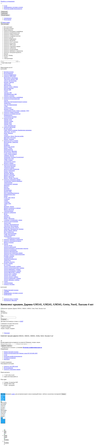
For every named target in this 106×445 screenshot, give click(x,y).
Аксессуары (7, 223)
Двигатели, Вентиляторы (11, 226)
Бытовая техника (9, 72)
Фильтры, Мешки (9, 173)
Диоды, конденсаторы (10, 80)
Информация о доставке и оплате (13, 7)
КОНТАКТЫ (8, 294)
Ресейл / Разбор (8, 263)
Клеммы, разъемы (9, 256)
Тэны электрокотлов (10, 125)
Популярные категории (7, 363)
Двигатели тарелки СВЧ (11, 79)
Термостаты (7, 103)
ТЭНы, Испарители (9, 235)
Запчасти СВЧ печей (10, 76)
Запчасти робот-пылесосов (11, 169)
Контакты (7, 359)
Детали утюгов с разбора (11, 277)
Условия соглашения (10, 358)
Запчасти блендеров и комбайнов (13, 97)
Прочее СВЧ (7, 89)
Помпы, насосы (8, 172)
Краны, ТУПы (8, 148)
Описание (7, 333)
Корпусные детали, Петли (11, 227)
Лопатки (6, 215)
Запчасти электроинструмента (12, 241)
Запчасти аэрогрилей (10, 247)
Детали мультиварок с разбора (12, 271)
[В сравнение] (3, 310)
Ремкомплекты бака (9, 194)
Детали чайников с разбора (11, 280)
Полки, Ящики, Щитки (10, 230)
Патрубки (7, 188)
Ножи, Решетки (8, 133)
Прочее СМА (8, 191)
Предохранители (8, 88)
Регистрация (7, 19)
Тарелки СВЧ (8, 92)
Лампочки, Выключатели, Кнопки (13, 229)
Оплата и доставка (9, 284)
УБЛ (5, 205)
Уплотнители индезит (13, 238)
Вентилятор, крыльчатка (11, 78)
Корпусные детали (9, 146)
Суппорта (7, 202)
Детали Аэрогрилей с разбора (12, 266)
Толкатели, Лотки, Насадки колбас (14, 136)
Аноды (6, 100)
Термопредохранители (10, 259)
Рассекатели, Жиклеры (10, 151)
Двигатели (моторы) (9, 166)
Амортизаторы (8, 182)
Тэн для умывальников (10, 104)
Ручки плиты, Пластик (10, 152)
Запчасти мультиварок (10, 250)
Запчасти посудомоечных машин (13, 253)
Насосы (6, 187)
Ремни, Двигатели (9, 218)
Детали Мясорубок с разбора (12, 272)
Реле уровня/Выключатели (11, 193)
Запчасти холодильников (11, 221)
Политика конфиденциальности (13, 8)
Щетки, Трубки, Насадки (11, 178)
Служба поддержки (6, 362)
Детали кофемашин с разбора (12, 269)
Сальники (7, 199)
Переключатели (8, 149)
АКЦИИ (6, 291)
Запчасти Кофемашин (10, 75)
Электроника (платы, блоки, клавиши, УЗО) (16, 110)
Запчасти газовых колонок (11, 112)
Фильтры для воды (9, 262)
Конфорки (7, 145)
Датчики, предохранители (11, 224)
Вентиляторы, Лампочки (11, 142)
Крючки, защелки (9, 82)
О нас (5, 5)
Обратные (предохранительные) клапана (15, 101)
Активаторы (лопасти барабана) (13, 181)
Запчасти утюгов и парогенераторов (14, 254)
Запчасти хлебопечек (10, 212)
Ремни (6, 196)
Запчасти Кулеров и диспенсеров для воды (16, 248)
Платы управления (9, 170)
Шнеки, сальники (9, 139)
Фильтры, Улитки (9, 206)
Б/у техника (7, 265)
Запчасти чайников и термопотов (13, 239)
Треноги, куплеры (9, 95)
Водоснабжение (8, 73)
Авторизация (7, 18)
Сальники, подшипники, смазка (13, 220)
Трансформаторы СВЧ (10, 94)
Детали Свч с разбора (10, 275)
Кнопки (6, 143)
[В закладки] (1, 310)
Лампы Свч (7, 83)
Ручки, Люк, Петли (9, 197)
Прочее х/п (7, 217)
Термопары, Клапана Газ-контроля (14, 157)
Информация (4, 349)
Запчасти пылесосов (9, 164)
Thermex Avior (8, 119)
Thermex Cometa (8, 121)
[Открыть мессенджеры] (3, 421)
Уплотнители (8, 107)
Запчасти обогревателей (11, 251)
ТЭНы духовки (8, 160)
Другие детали (8, 245)
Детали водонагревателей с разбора (14, 268)
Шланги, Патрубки (9, 175)
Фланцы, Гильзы (8, 109)
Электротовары (8, 283)
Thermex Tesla (8, 124)
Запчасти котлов (8, 118)
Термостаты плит (9, 158)
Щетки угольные (9, 242)
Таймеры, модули (9, 155)
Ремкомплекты (8, 115)
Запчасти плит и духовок (11, 140)
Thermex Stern (8, 122)
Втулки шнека (8, 128)
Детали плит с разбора (10, 274)
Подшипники (8, 190)
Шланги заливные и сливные (12, 208)
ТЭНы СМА (7, 203)
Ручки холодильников (10, 233)
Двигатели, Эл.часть (10, 131)
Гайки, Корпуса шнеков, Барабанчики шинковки (18, 130)
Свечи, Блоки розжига (10, 154)
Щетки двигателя (9, 176)
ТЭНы (6, 106)
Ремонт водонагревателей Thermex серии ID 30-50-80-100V (21, 353)
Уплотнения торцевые (10, 116)
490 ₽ (21, 321)
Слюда (6, 91)
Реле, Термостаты (9, 232)
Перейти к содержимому (8, 1)
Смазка (6, 134)
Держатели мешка (9, 167)
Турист (6, 281)
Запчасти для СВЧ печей (11, 366)
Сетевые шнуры (8, 257)
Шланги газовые (8, 163)
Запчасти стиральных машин (12, 179)
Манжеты (6, 185)
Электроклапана (8, 211)
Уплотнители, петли (9, 161)
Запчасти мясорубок (9, 127)
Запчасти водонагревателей (12, 98)
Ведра (5, 214)
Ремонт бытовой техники (11, 290)
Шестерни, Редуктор (10, 137)
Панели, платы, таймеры (11, 86)
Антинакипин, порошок (11, 184)
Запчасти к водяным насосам (12, 113)
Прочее (6, 244)
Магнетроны (7, 85)
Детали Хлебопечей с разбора (12, 278)
